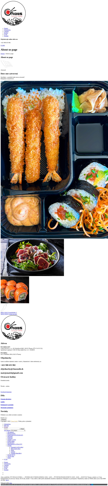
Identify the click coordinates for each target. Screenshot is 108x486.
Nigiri (12, 450)
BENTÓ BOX (11, 433)
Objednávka (7, 463)
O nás (5, 468)
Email (2, 418)
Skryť (7, 480)
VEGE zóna (10, 456)
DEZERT (10, 436)
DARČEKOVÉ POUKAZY (15, 435)
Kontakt (6, 470)
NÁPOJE (10, 438)
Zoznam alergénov (6, 399)
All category (10, 432)
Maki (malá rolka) (15, 448)
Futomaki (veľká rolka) (17, 447)
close (10, 483)
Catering (6, 465)
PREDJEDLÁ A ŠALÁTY (14, 444)
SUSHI (9, 445)
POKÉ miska (11, 441)
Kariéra (6, 467)
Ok (92, 484)
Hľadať (22, 428)
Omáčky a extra (11, 439)
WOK (9, 458)
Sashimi (13, 452)
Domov (3, 53)
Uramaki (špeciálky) (16, 453)
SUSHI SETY (11, 455)
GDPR (3, 402)
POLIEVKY (10, 442)
